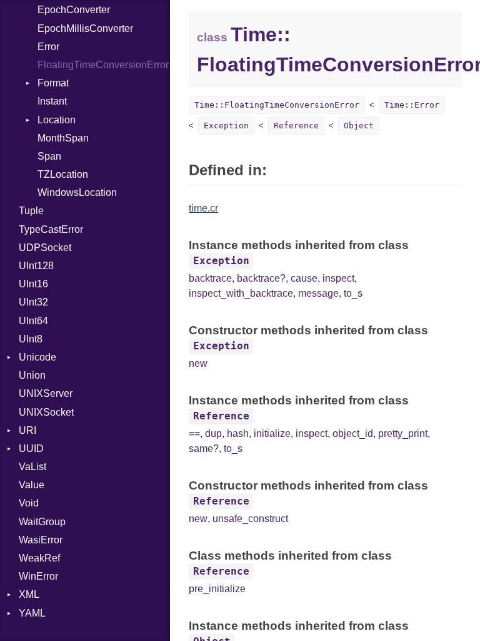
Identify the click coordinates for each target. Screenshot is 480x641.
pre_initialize (217, 588)
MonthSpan (63, 138)
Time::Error (411, 105)
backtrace (210, 278)
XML (29, 594)
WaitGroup (42, 521)
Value (31, 484)
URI (27, 430)
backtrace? (261, 278)
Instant (52, 101)
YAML (32, 613)
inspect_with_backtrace (241, 293)
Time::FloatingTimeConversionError (276, 105)
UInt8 (30, 339)
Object (359, 125)
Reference (296, 125)
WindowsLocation (77, 192)
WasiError (40, 540)
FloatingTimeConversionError (103, 64)
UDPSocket (45, 247)
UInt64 (33, 320)
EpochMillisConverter (85, 28)
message (318, 293)
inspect (338, 278)
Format (53, 83)
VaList (32, 466)
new (198, 363)
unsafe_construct (250, 518)
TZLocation (63, 174)
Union (32, 375)
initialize (272, 433)
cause (304, 278)
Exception (226, 125)
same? (204, 448)
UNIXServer (45, 393)
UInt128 (36, 265)
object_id (352, 433)
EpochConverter (74, 9)
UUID (31, 448)
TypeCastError (51, 229)
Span (49, 156)
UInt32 (33, 302)
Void (29, 503)
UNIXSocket (46, 412)
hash (238, 433)
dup (213, 433)
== (194, 433)
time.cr (203, 208)
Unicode (37, 357)
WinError (38, 576)
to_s (353, 293)
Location (57, 120)
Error (48, 46)
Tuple (31, 210)
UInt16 (33, 284)
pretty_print (403, 433)
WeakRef (39, 558)
